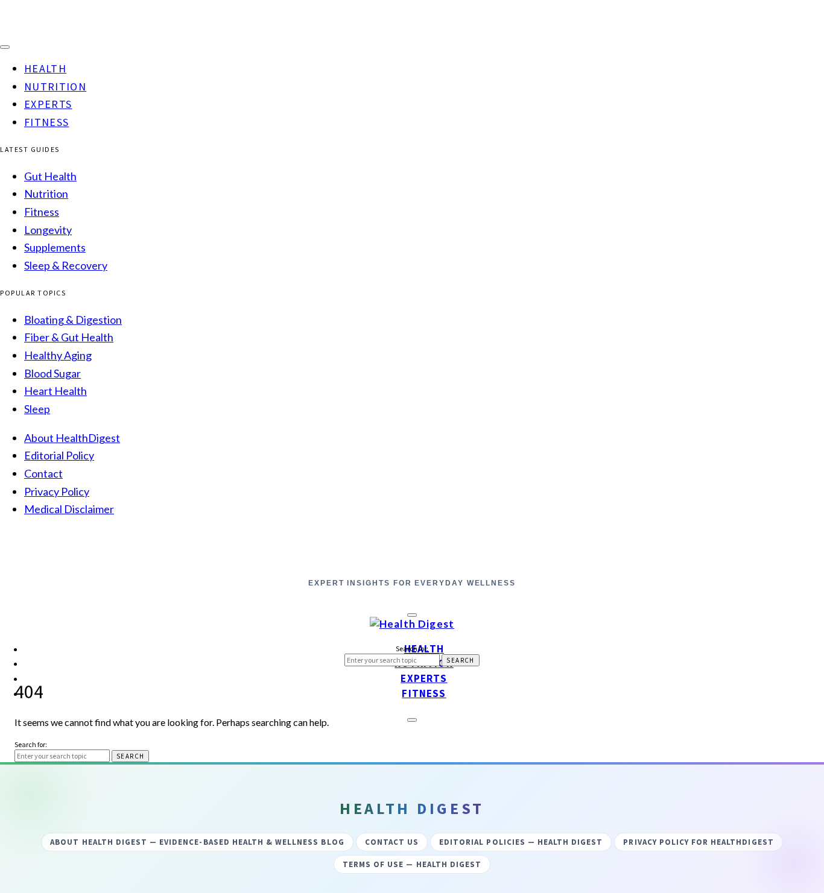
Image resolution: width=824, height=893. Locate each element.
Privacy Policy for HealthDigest (698, 842)
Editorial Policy (59, 455)
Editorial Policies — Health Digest (521, 842)
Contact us (392, 842)
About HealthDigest (72, 437)
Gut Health (50, 176)
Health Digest (412, 562)
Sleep (37, 408)
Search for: (412, 648)
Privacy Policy (56, 491)
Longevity (48, 229)
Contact (43, 473)
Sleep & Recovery (65, 265)
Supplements (55, 247)
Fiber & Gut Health (68, 337)
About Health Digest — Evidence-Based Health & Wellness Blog (197, 842)
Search (460, 660)
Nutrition (55, 86)
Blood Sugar (52, 373)
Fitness (46, 122)
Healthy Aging (58, 355)
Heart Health (55, 390)
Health (45, 68)
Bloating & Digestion (73, 319)
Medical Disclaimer (69, 509)
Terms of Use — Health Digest (412, 864)
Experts (48, 104)
